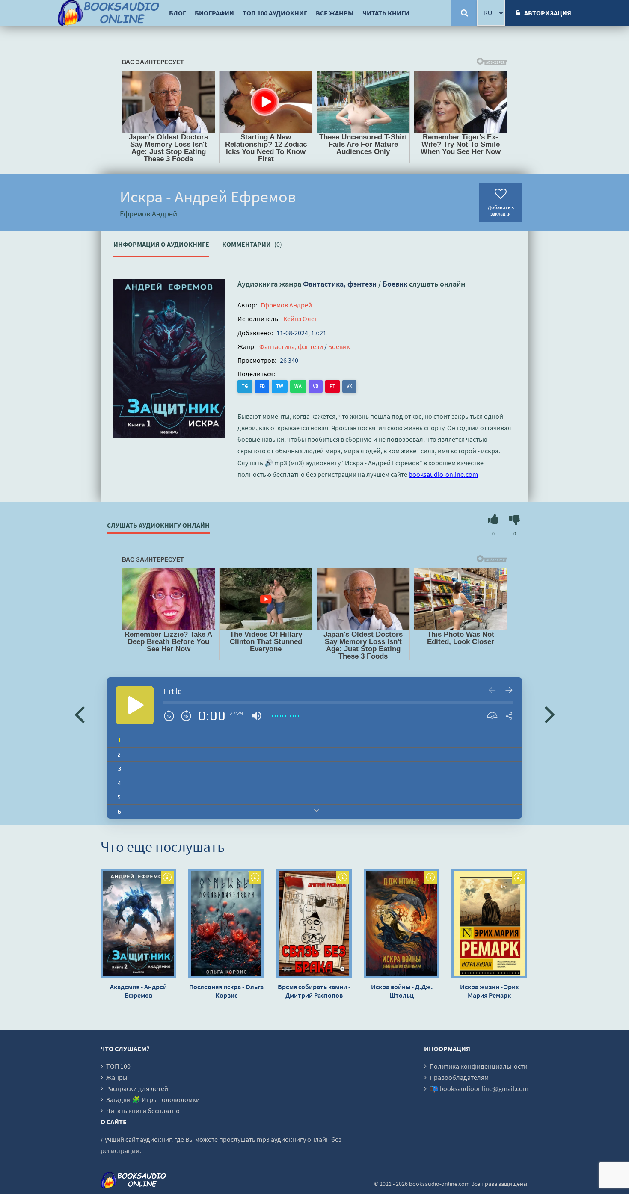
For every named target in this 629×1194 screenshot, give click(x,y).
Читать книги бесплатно (143, 1110)
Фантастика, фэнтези (340, 284)
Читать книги (385, 13)
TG (245, 386)
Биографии (214, 13)
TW (279, 386)
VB (315, 386)
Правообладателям (459, 1077)
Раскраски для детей (137, 1088)
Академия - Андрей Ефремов (138, 990)
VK (349, 386)
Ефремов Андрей (286, 305)
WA (298, 386)
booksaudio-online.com (443, 474)
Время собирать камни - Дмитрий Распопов (314, 990)
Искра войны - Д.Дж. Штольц (402, 990)
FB (262, 386)
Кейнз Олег (300, 318)
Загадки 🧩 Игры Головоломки (153, 1099)
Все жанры (335, 13)
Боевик (395, 284)
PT (332, 386)
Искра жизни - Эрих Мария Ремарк (489, 990)
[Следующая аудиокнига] (549, 713)
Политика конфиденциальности (479, 1066)
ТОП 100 (118, 1066)
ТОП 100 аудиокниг (275, 13)
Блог (177, 13)
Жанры (117, 1077)
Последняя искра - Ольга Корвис (226, 990)
